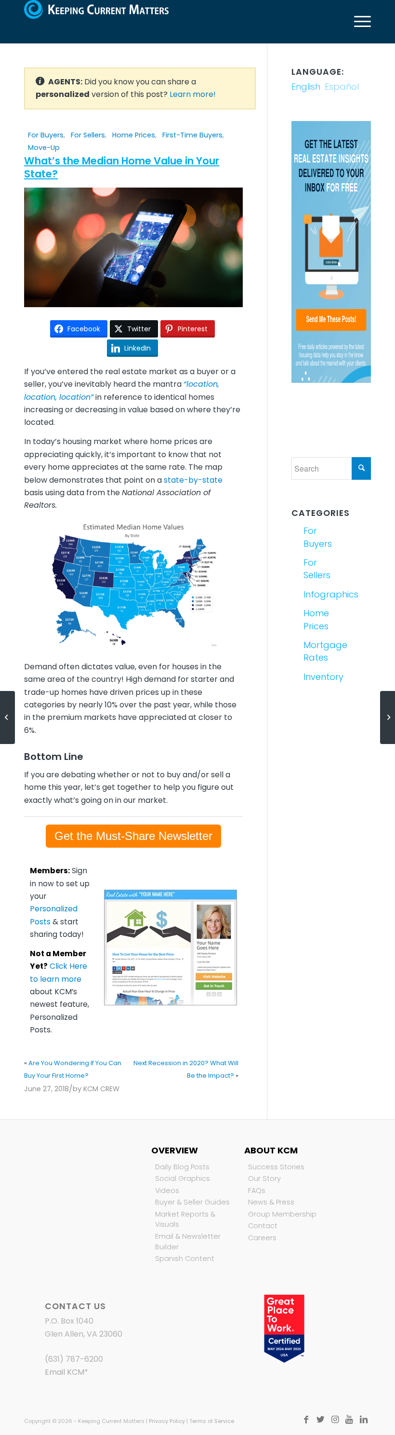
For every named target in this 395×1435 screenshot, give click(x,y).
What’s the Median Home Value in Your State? (121, 167)
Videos (167, 1190)
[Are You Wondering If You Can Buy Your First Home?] (7, 717)
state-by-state (193, 480)
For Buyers (46, 135)
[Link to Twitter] (320, 1419)
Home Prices (133, 135)
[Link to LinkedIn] (363, 1419)
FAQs (256, 1190)
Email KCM (64, 1372)
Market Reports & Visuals (185, 1219)
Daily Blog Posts (182, 1167)
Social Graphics (182, 1178)
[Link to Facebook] (306, 1419)
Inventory (316, 677)
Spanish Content (184, 1258)
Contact (262, 1226)
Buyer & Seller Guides (192, 1202)
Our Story (264, 1178)
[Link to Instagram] (335, 1419)
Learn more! (193, 94)
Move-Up (44, 147)
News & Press (271, 1202)
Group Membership (282, 1214)
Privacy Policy (167, 1421)
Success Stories (276, 1167)
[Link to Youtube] (349, 1419)
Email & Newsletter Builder (188, 1242)
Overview (174, 1150)
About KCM (271, 1150)
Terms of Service (211, 1421)
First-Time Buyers (192, 135)
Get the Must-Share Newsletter (133, 835)
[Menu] (357, 21)
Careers (262, 1238)
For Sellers (88, 135)
